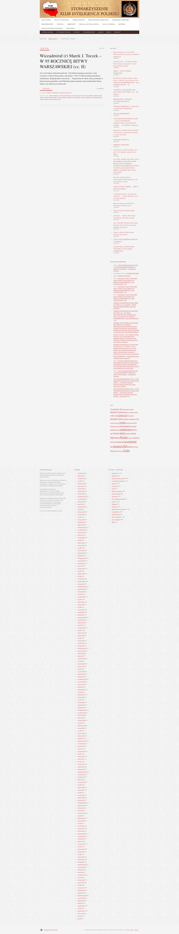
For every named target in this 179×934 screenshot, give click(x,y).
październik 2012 (82, 895)
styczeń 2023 (81, 578)
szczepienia (119, 442)
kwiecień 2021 (81, 632)
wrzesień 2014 (81, 836)
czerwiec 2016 (81, 782)
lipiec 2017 (80, 748)
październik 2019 (82, 679)
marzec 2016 (81, 790)
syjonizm (136, 438)
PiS (111, 438)
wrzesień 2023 (81, 560)
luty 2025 (80, 517)
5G (121, 409)
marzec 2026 (81, 486)
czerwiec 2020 (81, 658)
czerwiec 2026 (81, 478)
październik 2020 (82, 648)
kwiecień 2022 (81, 602)
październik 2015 (82, 802)
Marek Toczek (45, 48)
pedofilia (127, 433)
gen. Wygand (74, 95)
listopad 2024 (81, 524)
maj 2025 (80, 509)
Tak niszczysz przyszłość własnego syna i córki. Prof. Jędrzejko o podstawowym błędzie (125, 152)
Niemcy (116, 433)
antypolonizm (126, 409)
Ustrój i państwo (116, 519)
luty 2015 (80, 823)
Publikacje (62, 92)
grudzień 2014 (81, 828)
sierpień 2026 (81, 473)
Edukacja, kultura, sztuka (118, 478)
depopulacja (130, 416)
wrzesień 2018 (81, 712)
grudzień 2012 (81, 890)
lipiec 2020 (80, 656)
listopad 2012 (81, 893)
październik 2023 (82, 558)
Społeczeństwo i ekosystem (119, 509)
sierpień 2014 (81, 838)
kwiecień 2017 (81, 756)
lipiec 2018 (80, 717)
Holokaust (132, 419)
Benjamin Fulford (116, 412)
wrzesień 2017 (81, 743)
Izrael (122, 422)
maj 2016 (80, 784)
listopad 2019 (81, 676)
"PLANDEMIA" (115, 409)
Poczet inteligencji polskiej (118, 499)
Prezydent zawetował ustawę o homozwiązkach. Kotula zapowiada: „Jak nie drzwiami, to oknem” (125, 179)
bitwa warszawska (64, 95)
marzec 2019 (81, 697)
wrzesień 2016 (81, 774)
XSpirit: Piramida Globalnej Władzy (124, 211)
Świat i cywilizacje (116, 517)
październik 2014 (82, 833)
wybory (136, 447)
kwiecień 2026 (81, 483)
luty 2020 (80, 669)
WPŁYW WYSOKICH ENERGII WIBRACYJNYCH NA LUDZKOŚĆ (124, 306)
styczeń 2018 (81, 733)
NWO (122, 433)
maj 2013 (80, 877)
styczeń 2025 (81, 519)
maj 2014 (80, 846)
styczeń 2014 (81, 857)
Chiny (112, 416)
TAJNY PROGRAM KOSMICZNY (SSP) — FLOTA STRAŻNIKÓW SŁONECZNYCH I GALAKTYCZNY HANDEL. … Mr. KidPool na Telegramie (126, 380)
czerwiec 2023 (81, 568)
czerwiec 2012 (81, 905)
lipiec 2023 (80, 566)
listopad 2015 (81, 800)
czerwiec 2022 (81, 596)
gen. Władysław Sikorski (86, 95)
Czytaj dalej (46, 88)
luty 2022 (80, 607)
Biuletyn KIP (115, 475)
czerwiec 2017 (81, 751)
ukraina (117, 446)
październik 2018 (82, 710)
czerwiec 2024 (81, 537)
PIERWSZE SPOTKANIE (121, 145)
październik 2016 (82, 772)
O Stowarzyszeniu (63, 32)
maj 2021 (80, 630)
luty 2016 (80, 792)
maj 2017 (80, 754)
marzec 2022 (81, 604)
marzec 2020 (81, 666)
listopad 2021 (81, 614)
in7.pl (132, 929)
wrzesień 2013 (81, 867)
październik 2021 (82, 617)
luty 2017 (80, 761)
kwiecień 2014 (81, 849)
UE (111, 447)
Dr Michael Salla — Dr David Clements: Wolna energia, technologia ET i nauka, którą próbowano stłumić (125, 64)
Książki (100, 32)
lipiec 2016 (80, 779)
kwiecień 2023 (81, 573)
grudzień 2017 (81, 735)
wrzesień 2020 (81, 651)
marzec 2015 (81, 820)
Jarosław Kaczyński (131, 423)
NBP (111, 433)
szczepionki (130, 441)
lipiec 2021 (80, 625)
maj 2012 (80, 908)
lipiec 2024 (80, 535)
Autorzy (76, 32)
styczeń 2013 (81, 887)
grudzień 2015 (81, 797)
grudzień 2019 (81, 674)
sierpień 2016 (81, 777)
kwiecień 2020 (81, 663)
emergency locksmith (118, 334)
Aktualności (115, 473)
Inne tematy (115, 486)
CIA (116, 416)
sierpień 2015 (81, 808)
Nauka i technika (116, 493)
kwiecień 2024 (81, 542)
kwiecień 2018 (81, 725)
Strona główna (47, 32)
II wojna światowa (114, 423)
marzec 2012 (81, 913)
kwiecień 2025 (81, 511)
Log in (136, 929)
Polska (117, 438)
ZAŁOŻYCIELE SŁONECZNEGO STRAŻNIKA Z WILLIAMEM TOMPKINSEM (123, 249)
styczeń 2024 (81, 550)
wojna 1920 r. (57, 99)
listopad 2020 (81, 645)
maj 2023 (80, 571)
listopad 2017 (81, 738)
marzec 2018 (81, 728)
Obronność (55, 92)
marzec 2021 (81, 635)
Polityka (114, 501)
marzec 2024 (81, 545)
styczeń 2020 (81, 671)
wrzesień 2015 (81, 805)
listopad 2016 (81, 769)
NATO (134, 430)
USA (124, 446)
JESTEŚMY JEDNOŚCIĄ (121, 140)
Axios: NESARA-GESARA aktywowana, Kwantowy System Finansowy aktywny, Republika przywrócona (125, 225)
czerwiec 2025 (81, 506)
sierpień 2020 (81, 653)
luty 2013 (80, 885)
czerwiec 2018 (81, 720)
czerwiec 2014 (81, 844)
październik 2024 (82, 527)
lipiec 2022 (80, 594)
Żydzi (126, 450)
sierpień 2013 (81, 869)
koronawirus (125, 426)
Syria (112, 442)
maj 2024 (80, 540)
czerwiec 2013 (81, 875)
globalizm (126, 419)
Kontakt (117, 32)
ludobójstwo (126, 429)
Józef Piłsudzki (61, 97)
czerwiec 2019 (81, 689)
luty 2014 (80, 854)
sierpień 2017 (81, 746)
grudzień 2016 (81, 766)
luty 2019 (80, 699)
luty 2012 (80, 916)
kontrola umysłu (115, 426)
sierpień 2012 (81, 900)
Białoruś (126, 412)
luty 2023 (80, 576)
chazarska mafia (133, 412)
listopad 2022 (81, 584)
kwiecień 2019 (81, 694)
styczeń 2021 (81, 640)
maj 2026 (80, 481)
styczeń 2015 (81, 826)
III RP (137, 419)
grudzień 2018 (81, 705)
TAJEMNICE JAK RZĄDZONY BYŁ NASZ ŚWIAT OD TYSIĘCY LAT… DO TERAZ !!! (125, 92)
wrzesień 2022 (81, 589)
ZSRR (121, 451)
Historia (49, 92)
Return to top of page (50, 929)
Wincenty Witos (48, 99)
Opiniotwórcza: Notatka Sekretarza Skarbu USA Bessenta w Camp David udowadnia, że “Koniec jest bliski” (125, 132)
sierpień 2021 (81, 622)
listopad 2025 (81, 493)
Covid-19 (122, 415)
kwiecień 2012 (81, 911)
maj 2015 (80, 815)
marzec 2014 (81, 851)
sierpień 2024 (81, 532)
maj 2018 (80, 723)
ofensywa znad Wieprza (73, 97)
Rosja (124, 437)
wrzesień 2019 (81, 681)
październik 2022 (82, 586)
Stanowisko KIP (89, 32)
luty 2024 (80, 548)
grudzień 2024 (81, 522)
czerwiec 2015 (81, 813)
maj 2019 (80, 692)
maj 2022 (80, 599)
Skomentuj (101, 88)
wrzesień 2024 (81, 529)
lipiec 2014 (80, 841)
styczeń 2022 (81, 609)
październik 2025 (82, 496)
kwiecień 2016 (81, 787)
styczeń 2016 (81, 795)
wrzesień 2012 (81, 898)
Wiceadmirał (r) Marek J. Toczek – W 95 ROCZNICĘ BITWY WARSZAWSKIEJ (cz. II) (70, 61)
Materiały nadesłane (117, 491)
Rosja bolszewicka (86, 97)
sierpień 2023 (81, 563)
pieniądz (133, 433)
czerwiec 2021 (81, 627)
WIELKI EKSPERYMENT (121, 114)
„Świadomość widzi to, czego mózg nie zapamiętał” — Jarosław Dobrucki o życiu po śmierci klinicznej (125, 196)
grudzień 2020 (81, 643)
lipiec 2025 (80, 504)
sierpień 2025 (81, 501)
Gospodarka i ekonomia (118, 481)
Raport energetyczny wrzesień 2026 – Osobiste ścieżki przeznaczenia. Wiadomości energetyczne (126, 54)
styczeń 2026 (81, 488)
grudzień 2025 (81, 491)
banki (131, 409)
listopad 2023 (81, 555)
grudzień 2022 (81, 581)
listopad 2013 (81, 862)
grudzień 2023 (81, 553)
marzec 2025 (81, 514)
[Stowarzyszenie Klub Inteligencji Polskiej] (89, 17)
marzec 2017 (81, 759)
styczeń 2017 (81, 764)
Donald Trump (116, 419)
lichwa (118, 430)
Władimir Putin (115, 451)
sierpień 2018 (81, 715)
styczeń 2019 (81, 702)
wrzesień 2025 (81, 499)
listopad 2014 (81, 831)
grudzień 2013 (81, 859)
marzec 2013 (81, 882)
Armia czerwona (54, 95)
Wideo (108, 32)
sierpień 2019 (81, 684)
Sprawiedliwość (116, 511)
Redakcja (69, 92)
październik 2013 (82, 864)
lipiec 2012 (80, 903)
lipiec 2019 (80, 687)
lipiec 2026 (80, 475)
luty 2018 (80, 730)
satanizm (130, 438)
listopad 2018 (81, 707)
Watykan (131, 447)
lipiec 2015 (80, 810)
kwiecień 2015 (81, 818)
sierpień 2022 (81, 591)
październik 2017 (82, 741)
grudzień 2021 (81, 612)
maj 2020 (80, 661)
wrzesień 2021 (81, 620)
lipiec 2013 (80, 872)
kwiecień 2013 (81, 880)
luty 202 (80, 918)
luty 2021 (80, 638)
